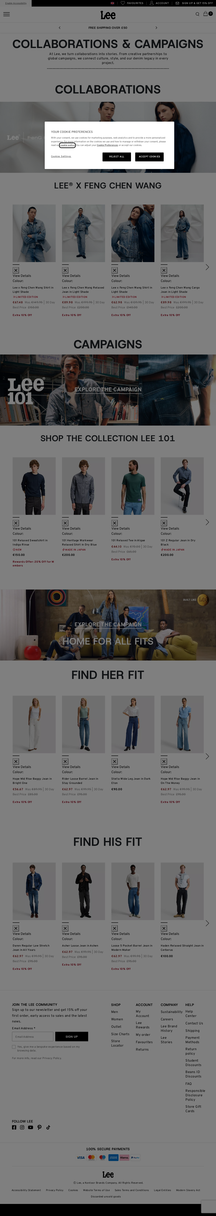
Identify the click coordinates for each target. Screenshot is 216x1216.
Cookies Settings (61, 156)
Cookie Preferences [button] (107, 145)
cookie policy (67, 145)
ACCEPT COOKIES (149, 156)
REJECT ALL (116, 156)
